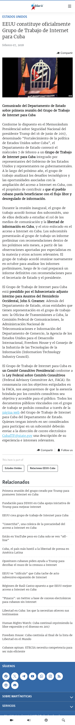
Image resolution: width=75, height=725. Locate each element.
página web (11, 412)
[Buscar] (63, 720)
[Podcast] (46, 720)
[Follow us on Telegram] (23, 676)
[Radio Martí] (29, 720)
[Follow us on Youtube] (32, 676)
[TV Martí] (11, 720)
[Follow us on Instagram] (50, 676)
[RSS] (59, 676)
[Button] (65, 53)
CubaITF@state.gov (17, 436)
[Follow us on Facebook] (6, 676)
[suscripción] (14, 685)
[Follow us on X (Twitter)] (14, 676)
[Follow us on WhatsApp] (41, 676)
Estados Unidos (14, 17)
